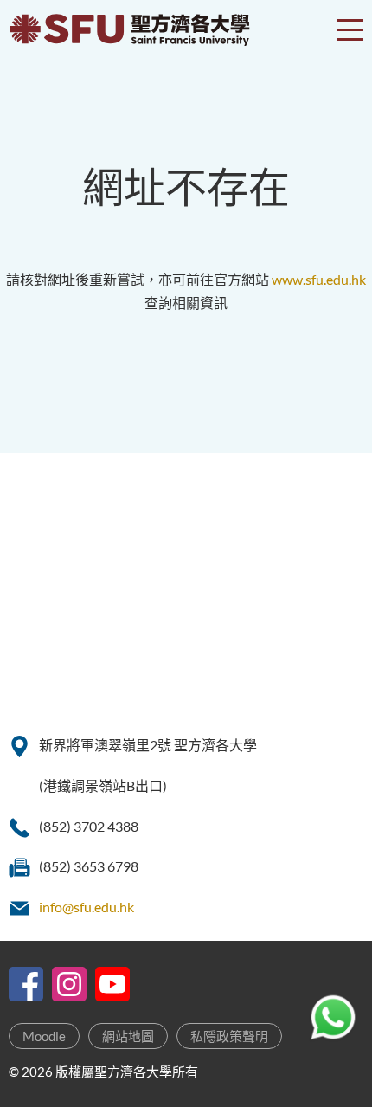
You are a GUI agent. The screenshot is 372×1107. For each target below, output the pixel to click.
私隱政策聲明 (229, 1036)
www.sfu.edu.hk (319, 279)
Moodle (44, 1036)
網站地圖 (128, 1036)
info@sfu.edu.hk (86, 906)
